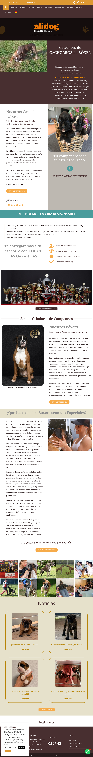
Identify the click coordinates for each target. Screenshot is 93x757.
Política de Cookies (75, 747)
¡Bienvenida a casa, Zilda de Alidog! (24, 644)
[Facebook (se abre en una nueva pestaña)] (74, 2)
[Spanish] (16, 12)
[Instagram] (54, 743)
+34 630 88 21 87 (15, 204)
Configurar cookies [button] (10, 747)
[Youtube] (59, 743)
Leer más (25, 649)
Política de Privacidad (76, 743)
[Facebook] (50, 743)
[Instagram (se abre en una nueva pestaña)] (78, 2)
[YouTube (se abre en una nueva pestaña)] (82, 2)
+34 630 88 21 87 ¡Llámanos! (23, 2)
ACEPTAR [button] (8, 751)
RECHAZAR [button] (21, 747)
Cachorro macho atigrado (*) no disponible (68, 644)
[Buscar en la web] (86, 17)
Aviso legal (72, 740)
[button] (87, 751)
